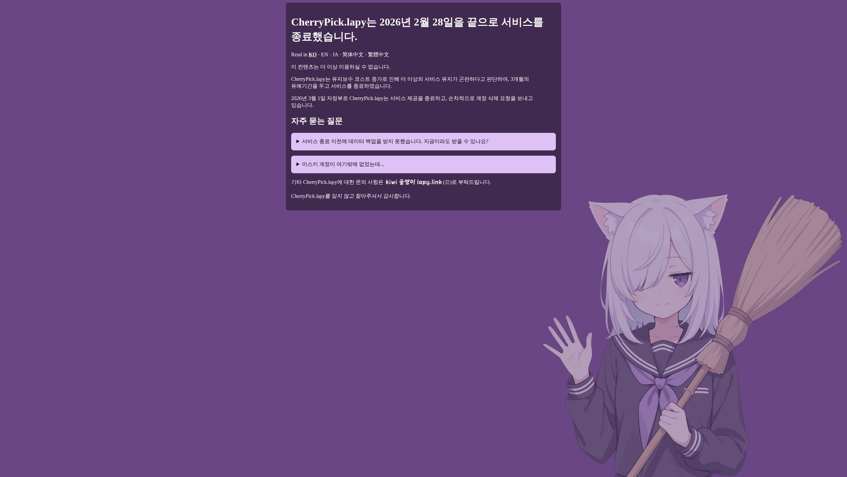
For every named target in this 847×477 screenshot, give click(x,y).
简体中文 (353, 54)
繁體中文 (378, 54)
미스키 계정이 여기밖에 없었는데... (343, 164)
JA (335, 54)
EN (324, 54)
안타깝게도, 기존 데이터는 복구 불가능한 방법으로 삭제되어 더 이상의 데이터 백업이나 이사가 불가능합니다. (407, 144)
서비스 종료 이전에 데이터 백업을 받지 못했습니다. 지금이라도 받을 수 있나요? (395, 141)
